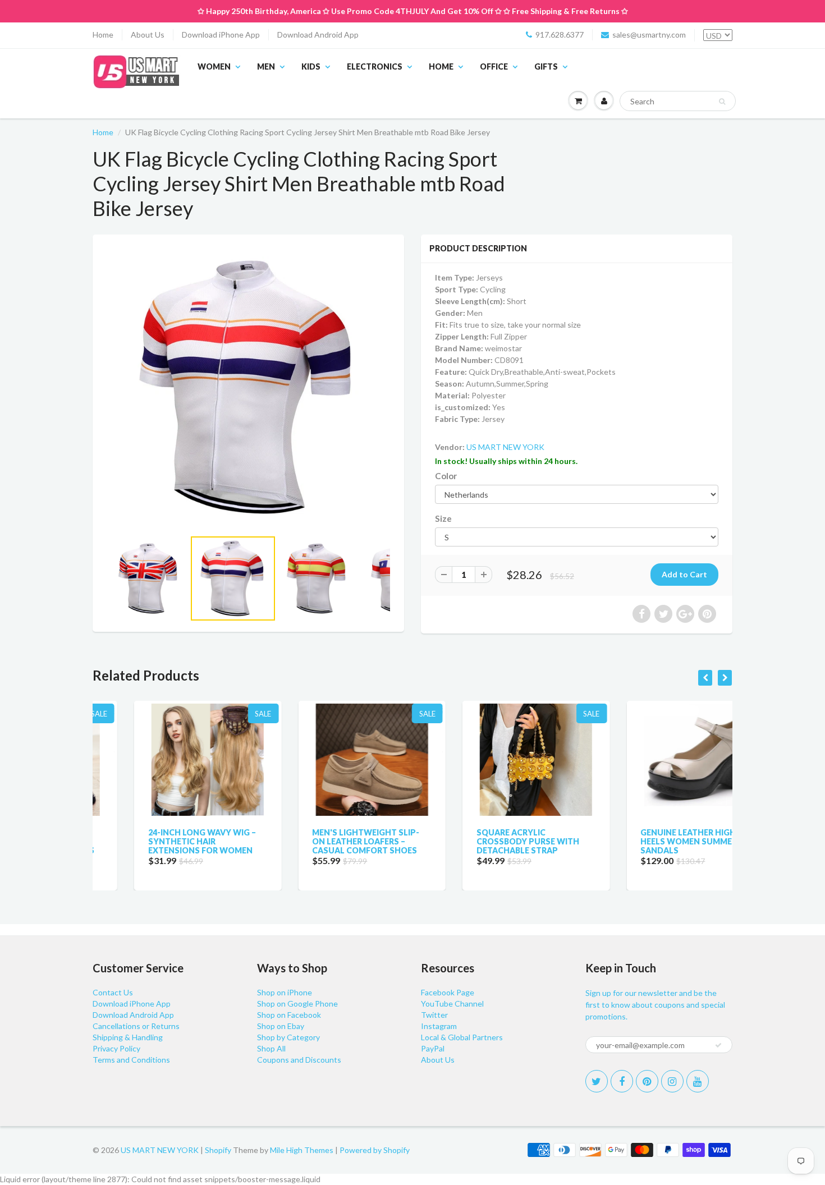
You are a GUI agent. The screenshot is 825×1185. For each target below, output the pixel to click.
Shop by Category (288, 1037)
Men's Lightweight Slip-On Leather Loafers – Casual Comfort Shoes (324, 841)
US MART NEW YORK (505, 447)
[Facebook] (622, 1081)
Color (446, 476)
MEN (266, 66)
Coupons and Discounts (299, 1059)
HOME (441, 66)
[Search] (722, 102)
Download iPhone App (221, 34)
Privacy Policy (116, 1048)
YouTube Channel (452, 1003)
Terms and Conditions (131, 1059)
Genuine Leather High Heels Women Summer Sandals (647, 841)
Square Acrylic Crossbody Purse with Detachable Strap (486, 841)
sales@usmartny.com (649, 34)
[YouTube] (697, 1081)
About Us (147, 34)
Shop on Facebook (289, 1014)
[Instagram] (672, 1081)
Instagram (439, 1026)
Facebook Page (447, 992)
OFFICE (494, 66)
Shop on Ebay (280, 1026)
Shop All (271, 1048)
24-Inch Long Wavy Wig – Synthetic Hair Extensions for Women (160, 841)
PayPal (432, 1048)
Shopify (218, 1150)
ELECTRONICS (374, 66)
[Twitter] (596, 1081)
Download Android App (318, 34)
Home (103, 34)
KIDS (310, 66)
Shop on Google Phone (297, 1003)
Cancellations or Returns (136, 1026)
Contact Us (113, 992)
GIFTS (546, 66)
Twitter (434, 1014)
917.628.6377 (559, 34)
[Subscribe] (718, 1045)
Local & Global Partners (462, 1037)
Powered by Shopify (375, 1150)
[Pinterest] (647, 1081)
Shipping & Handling (128, 1037)
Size (443, 518)
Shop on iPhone (284, 992)
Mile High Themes (301, 1150)
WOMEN (214, 66)
